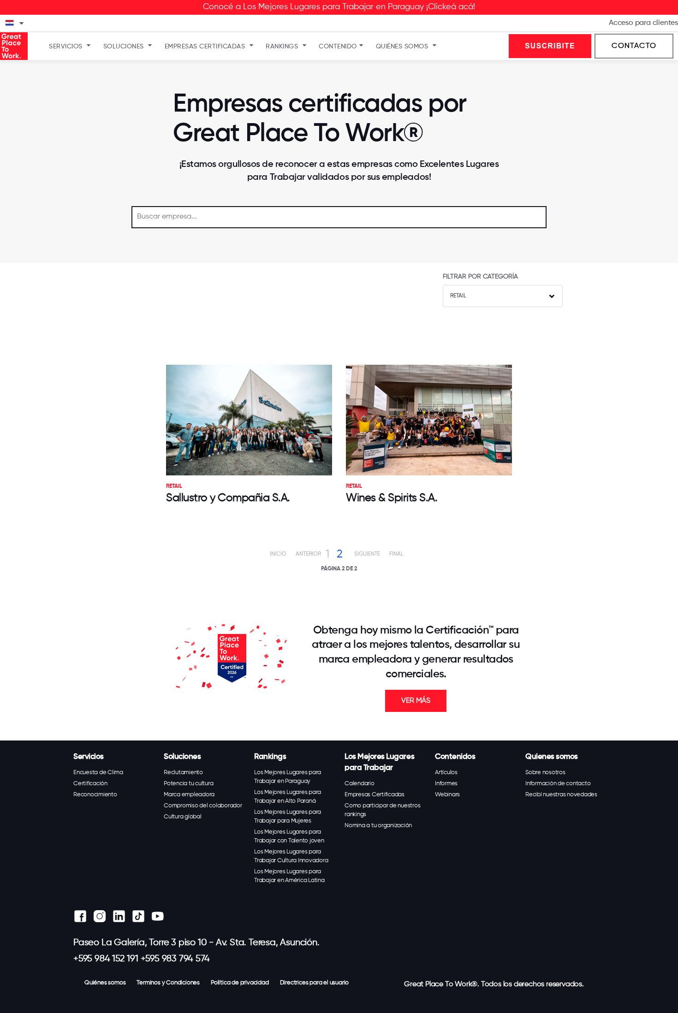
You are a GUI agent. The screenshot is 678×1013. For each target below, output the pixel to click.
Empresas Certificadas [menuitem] (205, 46)
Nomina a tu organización (378, 826)
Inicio (278, 554)
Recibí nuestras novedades (561, 795)
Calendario (360, 784)
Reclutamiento (183, 773)
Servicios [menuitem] (66, 46)
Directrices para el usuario (314, 983)
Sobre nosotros (545, 773)
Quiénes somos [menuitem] (402, 46)
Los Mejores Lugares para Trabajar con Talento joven (289, 836)
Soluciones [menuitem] (123, 46)
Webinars (447, 795)
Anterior (308, 554)
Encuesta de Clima (98, 773)
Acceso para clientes (643, 23)
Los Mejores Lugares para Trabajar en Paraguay (287, 777)
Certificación (90, 784)
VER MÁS (415, 701)
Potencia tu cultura (188, 784)
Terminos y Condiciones (168, 983)
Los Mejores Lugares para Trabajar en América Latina (289, 876)
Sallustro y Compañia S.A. (228, 498)
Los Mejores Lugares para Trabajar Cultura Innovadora (291, 856)
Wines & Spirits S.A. (391, 498)
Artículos (446, 773)
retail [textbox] (458, 296)
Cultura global (183, 817)
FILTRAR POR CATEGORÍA (480, 276)
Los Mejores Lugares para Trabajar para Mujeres (287, 816)
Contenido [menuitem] (338, 46)
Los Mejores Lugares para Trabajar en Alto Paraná (287, 796)
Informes (446, 784)
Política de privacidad (240, 983)
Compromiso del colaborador (203, 806)
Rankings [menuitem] (282, 46)
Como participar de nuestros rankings (382, 810)
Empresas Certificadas (374, 795)
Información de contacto (557, 784)
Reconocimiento (95, 795)
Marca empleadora (189, 795)
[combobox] (503, 296)
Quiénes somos (104, 983)
